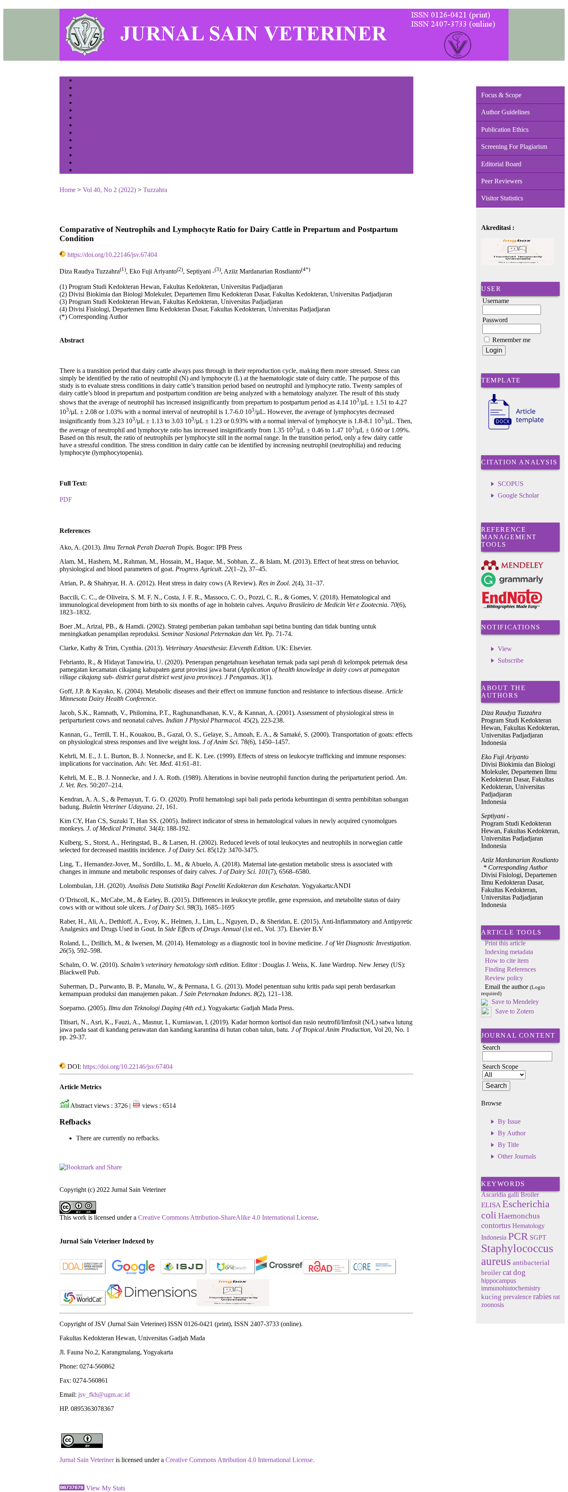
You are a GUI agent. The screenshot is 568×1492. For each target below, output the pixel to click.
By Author (512, 1133)
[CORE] (373, 1272)
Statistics (85, 140)
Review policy (504, 978)
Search (82, 111)
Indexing (84, 163)
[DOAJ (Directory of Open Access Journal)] (82, 1272)
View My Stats (105, 1488)
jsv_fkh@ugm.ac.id (104, 1394)
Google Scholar (518, 495)
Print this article (505, 943)
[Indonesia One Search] (232, 1272)
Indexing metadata (509, 951)
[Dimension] (151, 1303)
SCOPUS (511, 483)
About (82, 88)
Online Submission (94, 148)
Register (83, 103)
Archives (84, 125)
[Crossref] (279, 1272)
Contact (83, 170)
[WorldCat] (82, 1303)
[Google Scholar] (133, 1272)
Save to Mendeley (515, 1001)
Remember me (511, 339)
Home (81, 81)
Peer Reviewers (501, 181)
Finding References (510, 969)
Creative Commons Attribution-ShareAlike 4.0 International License (227, 1217)
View (505, 648)
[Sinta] (233, 1303)
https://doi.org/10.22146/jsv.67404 (112, 254)
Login (81, 96)
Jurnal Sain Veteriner (86, 1459)
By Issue (509, 1121)
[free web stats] (71, 1488)
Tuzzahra (155, 189)
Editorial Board (501, 164)
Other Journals (517, 1156)
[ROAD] (326, 1272)
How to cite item (506, 960)
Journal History (90, 155)
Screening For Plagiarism (514, 146)
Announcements (91, 133)
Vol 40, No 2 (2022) (109, 189)
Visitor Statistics (502, 198)
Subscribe (511, 660)
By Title (508, 1144)
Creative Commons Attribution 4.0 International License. (239, 1459)
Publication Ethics (504, 129)
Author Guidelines (505, 112)
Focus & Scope (501, 95)
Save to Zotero (514, 1011)
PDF (65, 499)
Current (83, 118)
